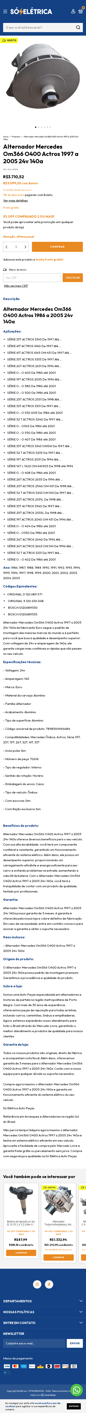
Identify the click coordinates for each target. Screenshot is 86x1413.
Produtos (16, 136)
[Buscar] (78, 27)
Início (5, 136)
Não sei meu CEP (16, 286)
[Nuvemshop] (43, 1395)
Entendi (74, 1406)
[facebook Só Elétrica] (49, 1284)
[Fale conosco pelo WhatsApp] (76, 1390)
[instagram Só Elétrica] (37, 1284)
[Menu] (6, 11)
